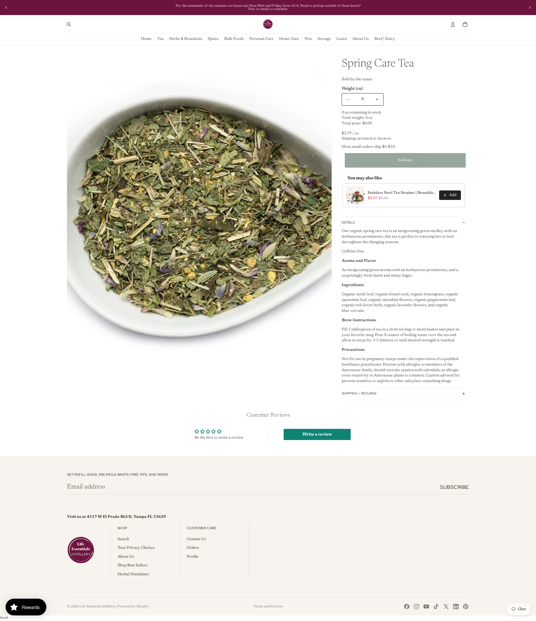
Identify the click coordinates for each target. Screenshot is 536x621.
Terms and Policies (268, 606)
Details (348, 222)
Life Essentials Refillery (97, 606)
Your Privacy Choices (136, 548)
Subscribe (454, 487)
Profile (192, 557)
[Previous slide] (6, 7)
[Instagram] (416, 606)
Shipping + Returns (359, 393)
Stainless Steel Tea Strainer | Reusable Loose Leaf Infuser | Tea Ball (402, 193)
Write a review (317, 434)
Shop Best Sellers (132, 565)
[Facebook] (406, 606)
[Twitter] (446, 606)
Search (123, 539)
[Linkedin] (456, 606)
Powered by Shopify (133, 606)
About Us (126, 557)
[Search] (69, 24)
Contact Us (196, 539)
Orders (193, 548)
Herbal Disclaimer (133, 574)
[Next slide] (530, 7)
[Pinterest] (465, 606)
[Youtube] (426, 606)
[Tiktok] (436, 606)
